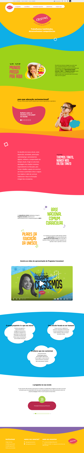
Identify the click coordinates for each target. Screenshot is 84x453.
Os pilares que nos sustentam (42, 351)
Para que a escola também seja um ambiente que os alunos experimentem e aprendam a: (37, 101)
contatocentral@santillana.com (50, 442)
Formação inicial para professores (42, 405)
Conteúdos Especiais (38, 6)
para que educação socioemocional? (33, 99)
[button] (21, 120)
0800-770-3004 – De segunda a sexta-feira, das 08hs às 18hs (53, 444)
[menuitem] (16, 1)
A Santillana (27, 6)
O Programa (18, 6)
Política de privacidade (10, 448)
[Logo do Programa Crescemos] (9, 7)
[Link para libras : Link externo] (70, 1)
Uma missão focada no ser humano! (61, 325)
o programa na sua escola (42, 385)
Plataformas (49, 6)
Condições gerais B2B (10, 444)
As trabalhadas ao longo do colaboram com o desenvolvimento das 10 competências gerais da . (30, 217)
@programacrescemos (30, 442)
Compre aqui (59, 6)
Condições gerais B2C (10, 446)
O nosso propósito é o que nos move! (19, 325)
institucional (10, 439)
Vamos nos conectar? (31, 439)
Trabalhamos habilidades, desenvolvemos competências (42, 30)
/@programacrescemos (31, 444)
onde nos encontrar (49, 439)
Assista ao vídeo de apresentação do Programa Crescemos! (42, 261)
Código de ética (9, 442)
